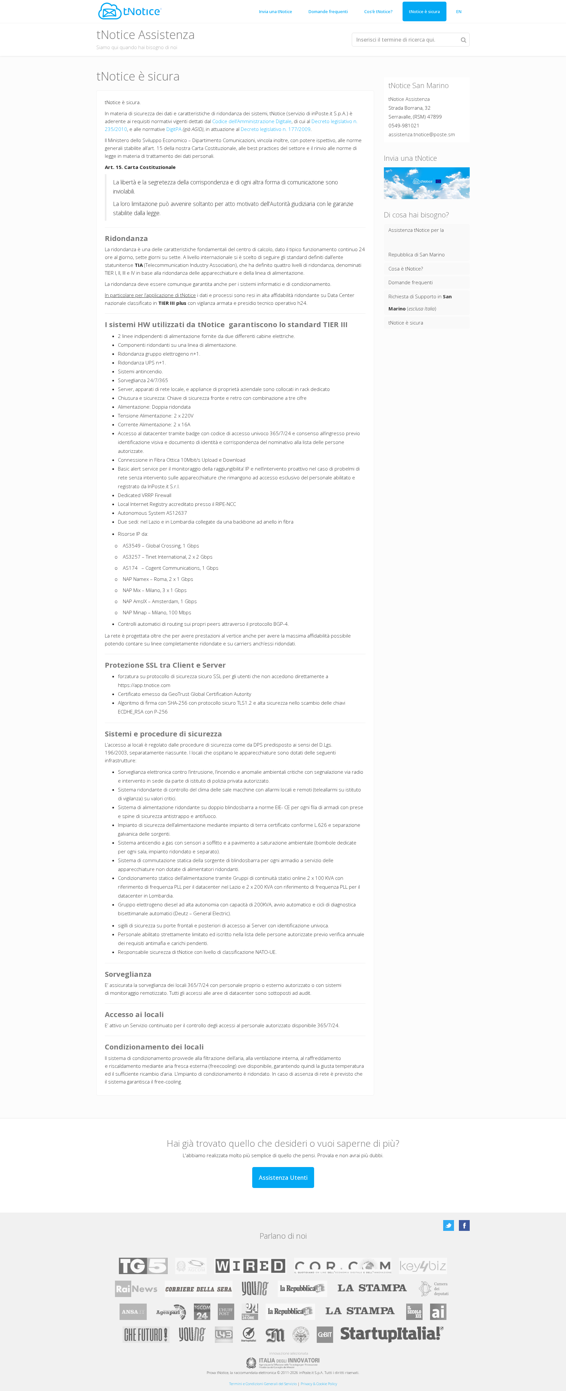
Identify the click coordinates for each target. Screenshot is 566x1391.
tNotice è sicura (424, 11)
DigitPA (173, 129)
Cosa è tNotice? (405, 268)
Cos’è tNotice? (378, 11)
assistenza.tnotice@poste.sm (421, 134)
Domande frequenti (328, 11)
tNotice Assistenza (409, 99)
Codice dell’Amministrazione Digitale (252, 121)
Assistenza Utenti (283, 1177)
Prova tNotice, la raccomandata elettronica (242, 1372)
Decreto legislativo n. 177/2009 (276, 129)
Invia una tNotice (275, 11)
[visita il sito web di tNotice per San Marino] (130, 11)
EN (459, 11)
